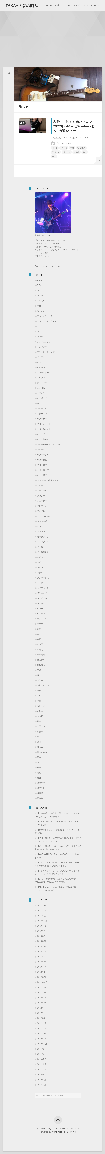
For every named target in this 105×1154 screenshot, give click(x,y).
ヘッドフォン (43, 542)
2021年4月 (41, 1074)
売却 (39, 670)
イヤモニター (43, 362)
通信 (39, 757)
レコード (41, 608)
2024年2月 (42, 910)
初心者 (40, 649)
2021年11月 (41, 1038)
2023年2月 (42, 961)
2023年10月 (42, 931)
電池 (39, 772)
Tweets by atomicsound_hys (47, 266)
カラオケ (41, 393)
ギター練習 (42, 465)
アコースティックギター (47, 321)
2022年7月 (42, 997)
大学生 (77, 152)
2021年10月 (42, 1044)
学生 (54, 156)
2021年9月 (41, 1049)
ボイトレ (41, 557)
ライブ (40, 583)
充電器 (40, 644)
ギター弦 (41, 449)
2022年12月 (42, 972)
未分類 (40, 716)
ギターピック (43, 434)
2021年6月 (41, 1064)
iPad (39, 290)
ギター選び (42, 475)
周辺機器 (41, 665)
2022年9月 (42, 987)
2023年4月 (42, 951)
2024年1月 (41, 915)
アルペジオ (42, 347)
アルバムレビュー (44, 342)
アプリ (40, 336)
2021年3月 (41, 1079)
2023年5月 (42, 946)
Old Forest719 (92, 5)
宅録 (39, 701)
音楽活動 (41, 788)
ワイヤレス (42, 613)
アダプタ (41, 326)
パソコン (67, 152)
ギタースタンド (44, 429)
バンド (40, 526)
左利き (40, 711)
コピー (40, 485)
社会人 (40, 747)
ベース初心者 (43, 552)
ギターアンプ (43, 413)
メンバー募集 (43, 578)
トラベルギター (44, 521)
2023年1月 (41, 967)
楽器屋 (40, 731)
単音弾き (41, 660)
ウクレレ (41, 367)
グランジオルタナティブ (47, 480)
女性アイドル (43, 685)
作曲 (39, 634)
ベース (40, 547)
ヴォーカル (42, 619)
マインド (41, 567)
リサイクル (42, 598)
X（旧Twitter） (63, 5)
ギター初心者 (43, 439)
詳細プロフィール (42, 256)
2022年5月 (42, 1008)
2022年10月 (42, 982)
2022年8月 (42, 992)
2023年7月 (42, 936)
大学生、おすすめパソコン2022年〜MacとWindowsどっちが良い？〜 (74, 126)
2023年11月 (42, 926)
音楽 (39, 777)
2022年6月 (42, 1002)
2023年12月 (42, 920)
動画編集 (41, 654)
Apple (54, 148)
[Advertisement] (52, 31)
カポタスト (42, 388)
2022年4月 (42, 1013)
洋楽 (39, 742)
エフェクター (43, 372)
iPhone (64, 148)
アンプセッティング (45, 352)
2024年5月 (42, 905)
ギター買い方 (43, 470)
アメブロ (77, 5)
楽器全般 (41, 726)
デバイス (56, 152)
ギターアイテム (44, 408)
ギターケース (43, 418)
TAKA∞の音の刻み (21, 5)
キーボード (42, 398)
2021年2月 (41, 1085)
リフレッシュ (43, 603)
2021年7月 (41, 1059)
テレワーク (42, 506)
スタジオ (41, 495)
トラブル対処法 (44, 516)
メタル (40, 572)
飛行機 (40, 793)
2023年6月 (42, 941)
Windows (81, 148)
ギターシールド (44, 424)
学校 (85, 152)
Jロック (40, 301)
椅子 (39, 721)
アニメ (40, 331)
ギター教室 (42, 459)
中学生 (40, 624)
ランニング (42, 593)
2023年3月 (42, 956)
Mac (72, 148)
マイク (40, 562)
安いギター (42, 706)
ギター (40, 403)
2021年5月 (41, 1069)
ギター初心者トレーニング (48, 444)
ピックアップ (43, 536)
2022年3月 (42, 1018)
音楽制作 (41, 783)
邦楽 (39, 762)
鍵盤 (39, 767)
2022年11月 (42, 977)
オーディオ (42, 383)
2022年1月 (41, 1028)
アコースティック (44, 316)
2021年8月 (41, 1054)
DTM (39, 285)
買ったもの (42, 752)
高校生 (40, 798)
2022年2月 (42, 1023)
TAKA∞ (49, 5)
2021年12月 (42, 1033)
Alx (74, 1131)
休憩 (39, 629)
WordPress (57, 1131)
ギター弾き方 (43, 454)
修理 (39, 639)
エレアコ (41, 377)
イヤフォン (42, 357)
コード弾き (42, 490)
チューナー (42, 501)
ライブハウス (43, 588)
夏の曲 (40, 675)
